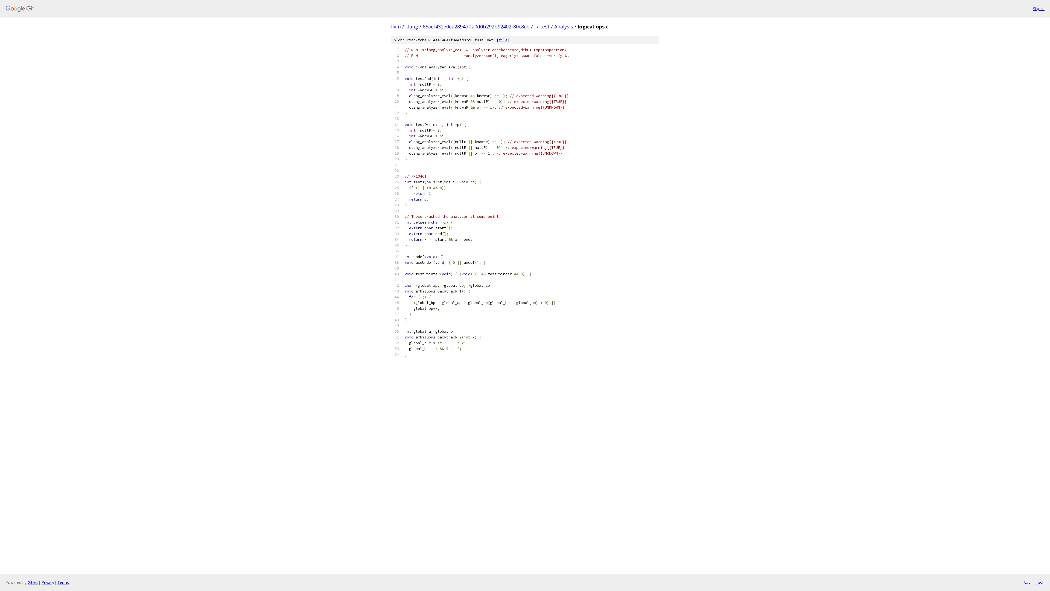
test (545, 26)
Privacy (48, 582)
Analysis (563, 26)
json (1040, 582)
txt (1027, 582)
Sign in (1039, 8)
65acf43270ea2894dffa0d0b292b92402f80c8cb (476, 26)
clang (412, 26)
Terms (63, 582)
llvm (396, 26)
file (503, 40)
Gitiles (33, 582)
